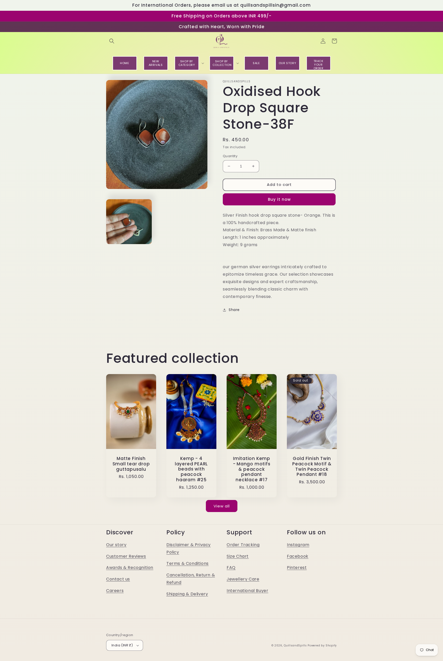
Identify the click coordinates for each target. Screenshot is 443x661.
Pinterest (297, 567)
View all (222, 506)
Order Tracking (243, 545)
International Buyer (247, 591)
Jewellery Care (243, 579)
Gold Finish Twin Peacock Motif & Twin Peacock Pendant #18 (311, 466)
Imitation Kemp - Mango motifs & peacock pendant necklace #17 (251, 469)
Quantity (230, 156)
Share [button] (234, 309)
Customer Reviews (126, 556)
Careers (115, 591)
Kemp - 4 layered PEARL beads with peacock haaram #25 (191, 469)
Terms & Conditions (187, 563)
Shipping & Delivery (187, 594)
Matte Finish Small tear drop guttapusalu (131, 464)
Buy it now (279, 199)
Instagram (298, 545)
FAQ (231, 567)
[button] (111, 41)
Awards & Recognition (129, 567)
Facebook (297, 556)
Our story (116, 545)
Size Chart (238, 556)
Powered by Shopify (322, 645)
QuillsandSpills (295, 645)
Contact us (118, 579)
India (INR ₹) (122, 645)
